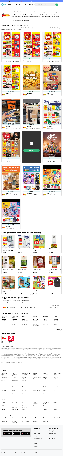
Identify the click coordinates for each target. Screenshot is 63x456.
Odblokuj (31, 150)
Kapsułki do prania (56, 387)
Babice (14, 320)
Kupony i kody (52, 431)
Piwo (55, 390)
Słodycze (45, 406)
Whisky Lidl (45, 421)
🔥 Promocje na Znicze (47, 1)
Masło (13, 386)
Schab (34, 409)
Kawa (2, 394)
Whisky (44, 390)
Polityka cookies (38, 438)
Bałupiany (56, 320)
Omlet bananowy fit (37, 378)
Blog (26, 4)
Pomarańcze (15, 409)
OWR (35, 443)
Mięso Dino (24, 417)
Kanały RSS (34, 452)
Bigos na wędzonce (35, 374)
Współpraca (37, 433)
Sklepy (5, 9)
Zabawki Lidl (35, 421)
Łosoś (13, 390)
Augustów (3, 320)
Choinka (3, 402)
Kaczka (34, 394)
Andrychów (45, 315)
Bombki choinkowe (14, 406)
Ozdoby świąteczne (35, 403)
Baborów (45, 320)
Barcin (56, 323)
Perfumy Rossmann (14, 422)
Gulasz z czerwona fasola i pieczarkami (15, 379)
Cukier (23, 386)
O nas (35, 431)
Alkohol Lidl (4, 421)
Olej (53, 394)
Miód (23, 409)
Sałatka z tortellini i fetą (46, 378)
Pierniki (55, 409)
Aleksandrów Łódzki (15, 316)
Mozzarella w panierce (56, 378)
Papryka (24, 390)
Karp (23, 402)
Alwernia (24, 315)
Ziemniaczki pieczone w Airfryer (4, 379)
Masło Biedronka (16, 417)
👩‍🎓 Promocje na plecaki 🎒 (16, 1)
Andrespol (35, 315)
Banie (5, 323)
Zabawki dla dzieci (46, 403)
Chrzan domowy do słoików (26, 374)
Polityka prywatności (39, 436)
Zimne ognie (35, 406)
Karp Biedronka (25, 421)
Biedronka (9, 9)
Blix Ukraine (52, 438)
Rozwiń (58, 329)
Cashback (51, 436)
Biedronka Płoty (15, 9)
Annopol (56, 315)
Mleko (2, 386)
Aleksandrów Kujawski (4, 316)
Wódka (44, 394)
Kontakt (31, 4)
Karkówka (45, 386)
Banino (14, 323)
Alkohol (3, 406)
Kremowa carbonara (45, 374)
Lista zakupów (52, 433)
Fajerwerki (14, 402)
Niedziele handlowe (53, 441)
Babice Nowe (25, 320)
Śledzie (55, 402)
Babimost (35, 320)
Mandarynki (4, 409)
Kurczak (24, 394)
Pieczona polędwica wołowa (24, 379)
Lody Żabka (35, 417)
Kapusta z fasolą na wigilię (57, 374)
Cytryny (45, 409)
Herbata (14, 394)
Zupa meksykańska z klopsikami (15, 374)
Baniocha (24, 323)
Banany (34, 386)
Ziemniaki (3, 390)
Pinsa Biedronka (47, 417)
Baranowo (45, 323)
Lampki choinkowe (24, 406)
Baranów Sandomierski (36, 324)
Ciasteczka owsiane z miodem (4, 374)
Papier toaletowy (36, 390)
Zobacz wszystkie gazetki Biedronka (20, 20)
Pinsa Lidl (3, 417)
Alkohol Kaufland (57, 417)
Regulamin (36, 441)
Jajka (55, 406)
